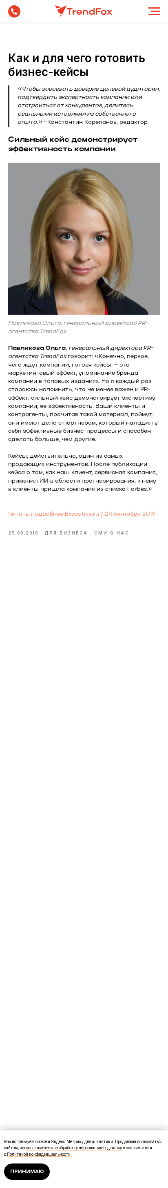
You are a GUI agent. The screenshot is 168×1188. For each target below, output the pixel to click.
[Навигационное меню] (154, 11)
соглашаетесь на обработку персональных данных (74, 1147)
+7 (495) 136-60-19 (14, 11)
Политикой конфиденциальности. (39, 1154)
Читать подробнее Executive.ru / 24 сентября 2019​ (81, 514)
